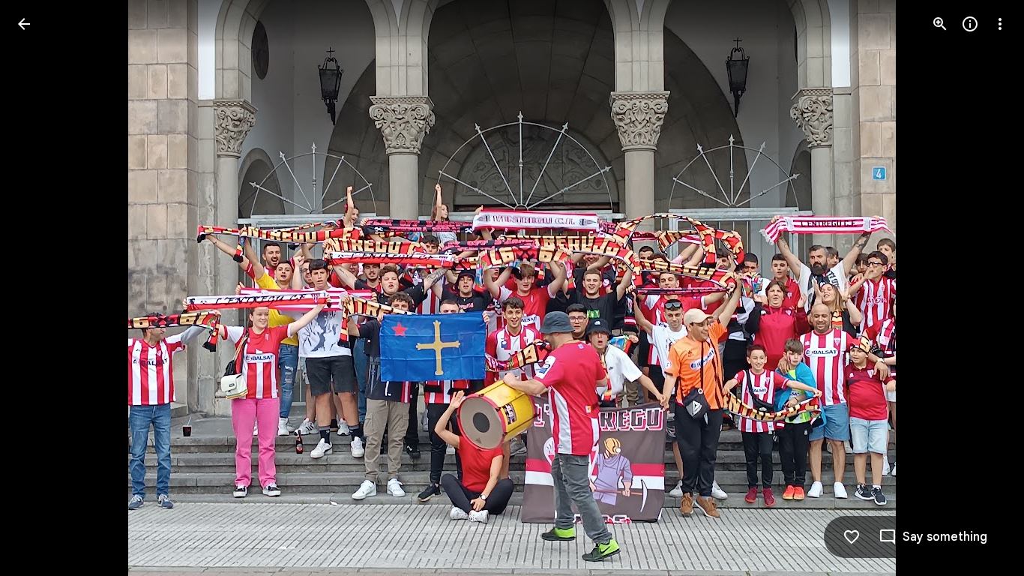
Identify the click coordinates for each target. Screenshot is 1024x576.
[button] (42, 288)
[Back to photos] (24, 24)
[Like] (852, 537)
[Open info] (970, 24)
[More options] (1000, 24)
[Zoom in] (940, 24)
